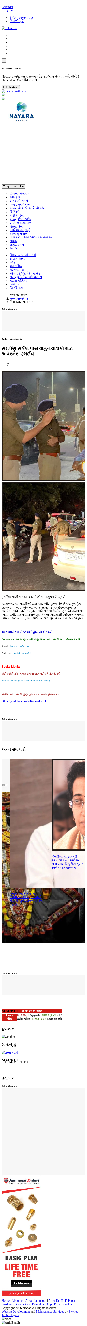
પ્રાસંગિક (16, 266)
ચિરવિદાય (16, 288)
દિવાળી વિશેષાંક (20, 193)
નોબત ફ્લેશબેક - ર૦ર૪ (25, 273)
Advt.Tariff (55, 1300)
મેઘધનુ (14, 241)
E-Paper (70, 1300)
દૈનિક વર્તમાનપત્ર (21, 17)
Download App (42, 1304)
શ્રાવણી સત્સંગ (20, 201)
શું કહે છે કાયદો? (20, 219)
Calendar (7, 7)
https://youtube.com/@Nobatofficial (24, 701)
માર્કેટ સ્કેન (17, 244)
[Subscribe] (9, 28)
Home (6, 1300)
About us (17, 1300)
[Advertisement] (43, 154)
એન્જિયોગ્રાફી (20, 230)
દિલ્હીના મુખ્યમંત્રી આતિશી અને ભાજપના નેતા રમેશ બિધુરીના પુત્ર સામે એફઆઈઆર (67, 862)
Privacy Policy (63, 1304)
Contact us (23, 1304)
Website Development (16, 1311)
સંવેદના (14, 248)
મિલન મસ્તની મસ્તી (23, 255)
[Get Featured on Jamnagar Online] (21, 1295)
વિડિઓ (14, 212)
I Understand (10, 87)
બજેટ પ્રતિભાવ (20, 204)
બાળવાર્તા (15, 284)
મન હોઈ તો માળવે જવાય (26, 277)
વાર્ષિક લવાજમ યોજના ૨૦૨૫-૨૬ (31, 237)
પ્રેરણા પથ (17, 269)
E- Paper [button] (7, 10)
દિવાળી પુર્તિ (17, 21)
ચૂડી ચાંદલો (17, 215)
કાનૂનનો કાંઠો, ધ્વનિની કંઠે (27, 208)
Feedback (8, 1304)
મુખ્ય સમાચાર (19, 298)
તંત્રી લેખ (16, 226)
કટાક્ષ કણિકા (18, 280)
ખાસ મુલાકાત (18, 233)
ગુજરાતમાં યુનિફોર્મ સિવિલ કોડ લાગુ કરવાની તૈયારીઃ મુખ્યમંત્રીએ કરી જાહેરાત (26, 899)
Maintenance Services (50, 1311)
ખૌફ (12, 262)
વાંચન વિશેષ (17, 259)
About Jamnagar (35, 1300)
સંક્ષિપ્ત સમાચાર (20, 223)
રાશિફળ (15, 197)
